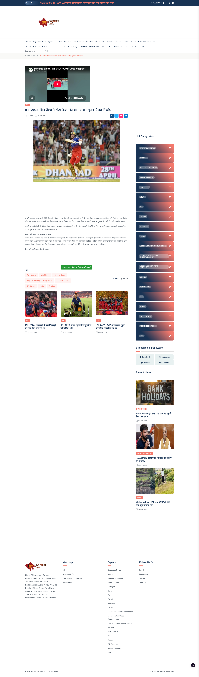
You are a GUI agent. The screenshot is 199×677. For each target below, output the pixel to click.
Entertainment (78, 42)
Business (117, 42)
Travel (109, 42)
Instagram (143, 574)
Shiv (31, 115)
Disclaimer (67, 582)
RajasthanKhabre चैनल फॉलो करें (76, 267)
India (42, 286)
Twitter (142, 578)
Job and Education (63, 42)
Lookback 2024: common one (143, 42)
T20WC (126, 42)
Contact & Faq (69, 574)
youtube (166, 363)
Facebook (143, 570)
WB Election (119, 47)
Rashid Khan (59, 275)
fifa (143, 47)
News (97, 42)
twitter (147, 363)
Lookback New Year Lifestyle (67, 47)
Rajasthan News (39, 42)
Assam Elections (132, 47)
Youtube (142, 582)
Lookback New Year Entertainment (39, 47)
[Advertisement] (125, 22)
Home (28, 42)
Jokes (109, 47)
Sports (50, 42)
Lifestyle (89, 42)
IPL (103, 42)
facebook (146, 357)
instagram (166, 357)
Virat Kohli (45, 275)
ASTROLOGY (94, 47)
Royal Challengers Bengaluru (39, 280)
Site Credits (53, 671)
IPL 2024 (31, 286)
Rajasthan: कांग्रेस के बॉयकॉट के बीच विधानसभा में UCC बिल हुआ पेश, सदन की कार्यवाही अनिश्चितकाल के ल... (78, 3)
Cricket (52, 286)
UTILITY (84, 47)
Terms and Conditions (72, 578)
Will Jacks (31, 275)
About (65, 570)
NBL (103, 47)
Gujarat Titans (63, 280)
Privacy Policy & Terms (35, 671)
